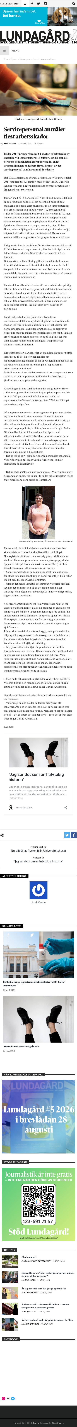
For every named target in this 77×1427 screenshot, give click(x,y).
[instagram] (45, 3)
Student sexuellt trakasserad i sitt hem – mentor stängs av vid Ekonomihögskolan (45, 1305)
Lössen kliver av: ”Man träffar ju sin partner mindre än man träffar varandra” (47, 1274)
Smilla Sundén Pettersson (36, 1261)
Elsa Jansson (28, 1311)
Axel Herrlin (10, 143)
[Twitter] (38, 3)
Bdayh (35, 1422)
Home (6, 59)
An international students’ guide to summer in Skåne (47, 1320)
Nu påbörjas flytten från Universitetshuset (38, 849)
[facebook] (74, 835)
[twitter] (67, 835)
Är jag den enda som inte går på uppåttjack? (43, 1288)
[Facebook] (32, 3)
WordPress (57, 1422)
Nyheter (14, 59)
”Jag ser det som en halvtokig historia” (38, 859)
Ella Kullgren (29, 1292)
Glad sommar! (28, 1257)
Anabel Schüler (30, 1324)
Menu (15, 50)
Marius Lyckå (28, 1280)
